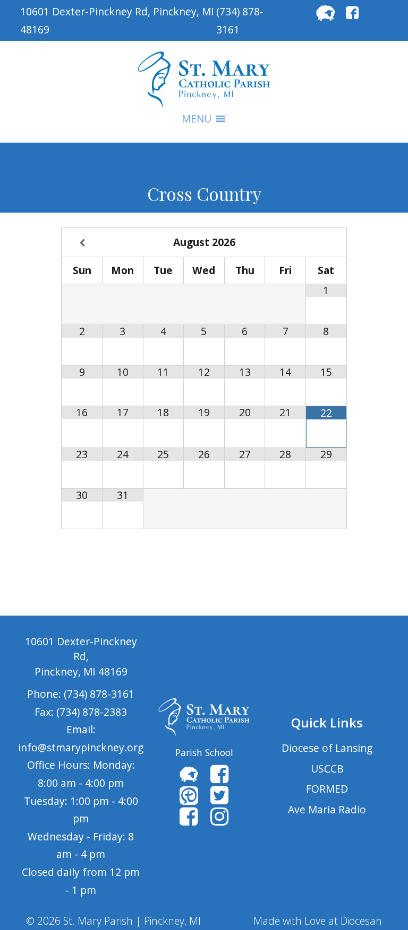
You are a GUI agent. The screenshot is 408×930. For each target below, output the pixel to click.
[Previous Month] (82, 243)
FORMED (327, 789)
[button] (196, 118)
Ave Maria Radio (327, 809)
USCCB (327, 768)
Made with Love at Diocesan (317, 921)
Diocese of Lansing (327, 748)
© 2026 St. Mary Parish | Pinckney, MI (113, 921)
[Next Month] (326, 243)
